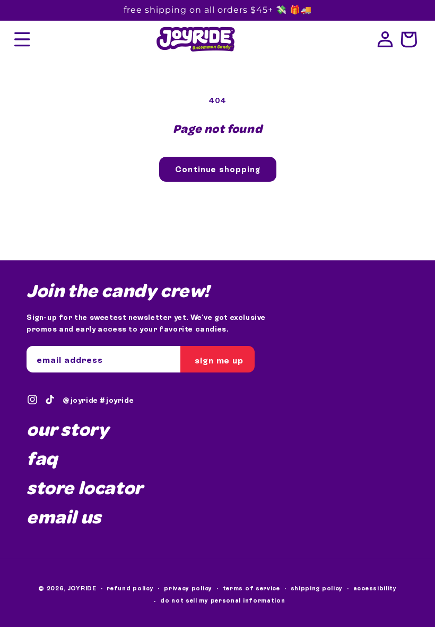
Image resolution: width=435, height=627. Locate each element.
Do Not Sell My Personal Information (222, 600)
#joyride (117, 399)
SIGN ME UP (219, 360)
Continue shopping (217, 169)
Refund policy (130, 588)
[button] (22, 39)
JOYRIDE (82, 588)
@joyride (80, 399)
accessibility (375, 588)
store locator (85, 487)
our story (68, 429)
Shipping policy (317, 588)
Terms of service (251, 588)
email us (64, 516)
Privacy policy (188, 588)
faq (42, 458)
